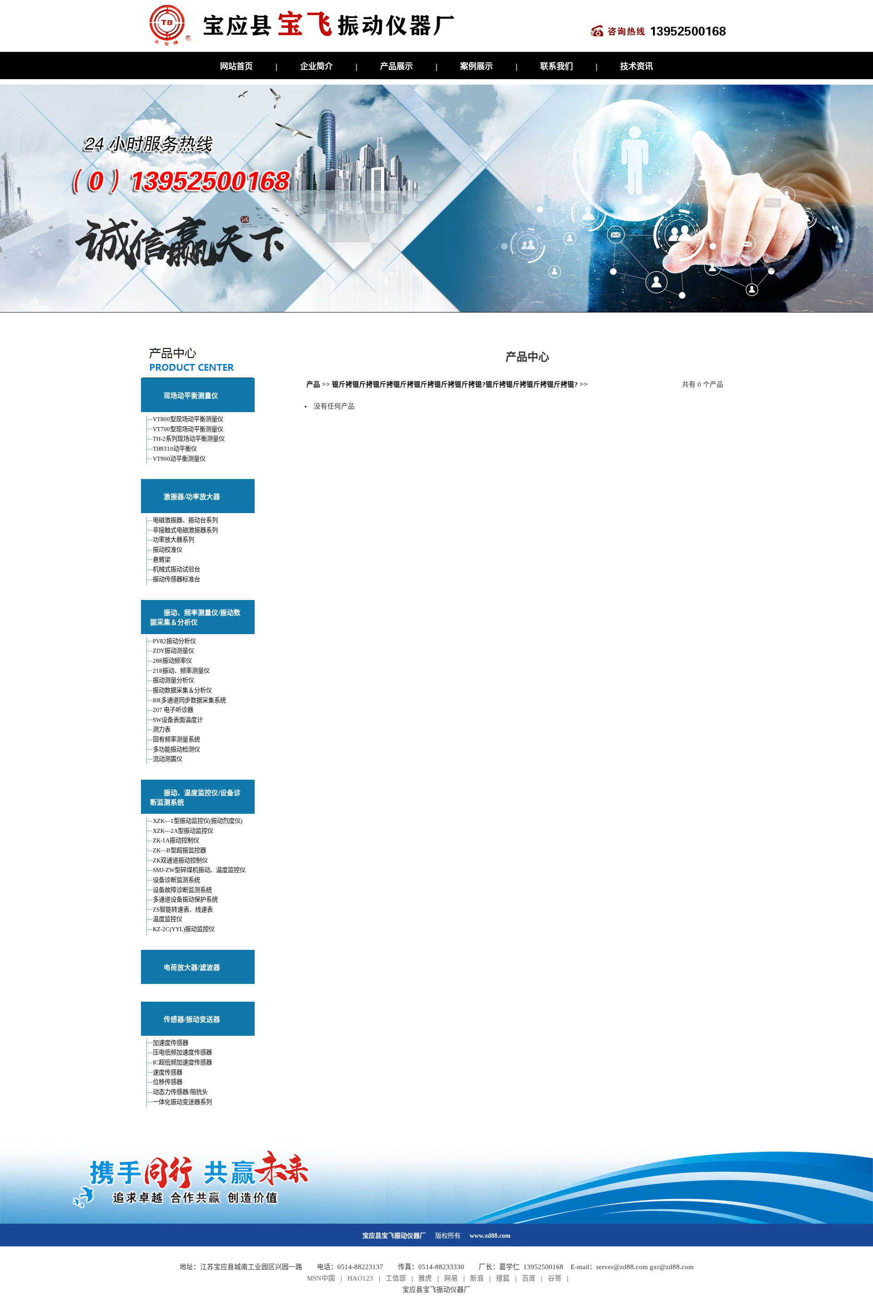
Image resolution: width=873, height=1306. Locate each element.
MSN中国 (321, 1278)
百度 (529, 1278)
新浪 (477, 1278)
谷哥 (555, 1278)
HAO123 (360, 1278)
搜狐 (503, 1278)
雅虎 (425, 1278)
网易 (451, 1278)
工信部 (396, 1278)
